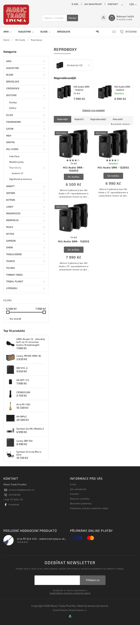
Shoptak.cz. (81, 610)
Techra (10, 267)
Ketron (10, 199)
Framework (13, 121)
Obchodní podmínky (81, 503)
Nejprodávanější (98, 119)
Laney (9, 206)
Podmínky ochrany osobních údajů (89, 508)
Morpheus (12, 220)
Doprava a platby (79, 498)
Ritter (10, 233)
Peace (9, 227)
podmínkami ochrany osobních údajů (70, 593)
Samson (11, 240)
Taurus (10, 261)
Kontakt (113, 4)
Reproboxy (15, 167)
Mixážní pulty (16, 161)
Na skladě (27, 318)
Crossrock (12, 88)
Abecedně (118, 119)
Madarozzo (13, 213)
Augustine (12, 68)
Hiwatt (10, 186)
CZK (131, 4)
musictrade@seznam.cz (21, 489)
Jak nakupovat (93, 4)
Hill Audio (12, 149)
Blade (9, 74)
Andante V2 (17, 173)
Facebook (14, 504)
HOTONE (10, 193)
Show (9, 247)
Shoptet (64, 610)
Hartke (10, 142)
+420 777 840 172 (13, 499)
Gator (10, 128)
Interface (14, 156)
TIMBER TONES (14, 274)
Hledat (72, 18)
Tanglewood (14, 254)
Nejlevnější (62, 119)
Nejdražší (79, 119)
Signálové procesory (20, 178)
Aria (8, 61)
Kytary (12, 107)
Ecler (9, 115)
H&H (8, 135)
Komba (13, 102)
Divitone (11, 95)
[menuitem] (9, 31)
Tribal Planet (14, 281)
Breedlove (12, 81)
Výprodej (11, 288)
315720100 (14, 494)
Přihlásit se (92, 580)
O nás (75, 4)
